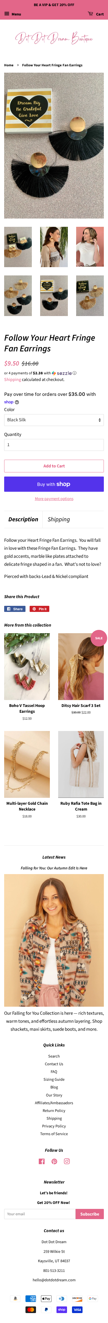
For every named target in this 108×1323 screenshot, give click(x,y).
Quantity (12, 434)
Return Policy (54, 1111)
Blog (54, 1087)
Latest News (54, 857)
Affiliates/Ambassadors (54, 1103)
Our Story (54, 1095)
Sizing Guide (54, 1079)
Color (9, 409)
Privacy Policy (54, 1126)
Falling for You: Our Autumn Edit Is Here (54, 868)
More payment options (54, 499)
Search (54, 1056)
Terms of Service (54, 1134)
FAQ (54, 1072)
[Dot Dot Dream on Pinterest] (54, 1163)
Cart (99, 14)
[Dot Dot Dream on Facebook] (41, 1163)
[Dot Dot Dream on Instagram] (67, 1163)
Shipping (12, 380)
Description (23, 519)
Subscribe (89, 1214)
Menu (16, 14)
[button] (54, 373)
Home (9, 65)
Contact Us (54, 1064)
